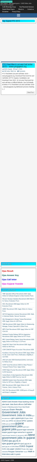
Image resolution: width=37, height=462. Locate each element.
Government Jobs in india (16, 415)
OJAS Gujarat (8, 69)
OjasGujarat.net (6, 1)
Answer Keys (17, 402)
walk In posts (15, 454)
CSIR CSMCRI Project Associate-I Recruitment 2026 (18, 349)
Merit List (13, 71)
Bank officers (18, 404)
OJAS (5, 440)
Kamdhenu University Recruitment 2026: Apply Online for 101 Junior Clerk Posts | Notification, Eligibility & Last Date (18, 355)
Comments (22, 71)
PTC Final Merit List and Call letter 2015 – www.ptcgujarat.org (17, 65)
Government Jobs (14, 412)
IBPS (26, 435)
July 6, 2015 (18, 69)
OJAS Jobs (6, 449)
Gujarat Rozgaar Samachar (9, 435)
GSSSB (13, 424)
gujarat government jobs (13, 425)
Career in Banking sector (10, 407)
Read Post (30, 92)
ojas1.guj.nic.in (25, 444)
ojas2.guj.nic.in (6, 446)
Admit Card (6, 402)
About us (21, 9)
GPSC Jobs (5, 421)
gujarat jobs (9, 429)
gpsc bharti (29, 418)
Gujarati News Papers (8, 9)
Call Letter (7, 71)
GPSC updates (27, 421)
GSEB (3, 424)
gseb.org (8, 424)
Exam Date (21, 407)
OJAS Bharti (15, 446)
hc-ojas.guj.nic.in (20, 435)
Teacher (25, 451)
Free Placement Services (26, 7)
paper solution (15, 449)
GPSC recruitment (15, 421)
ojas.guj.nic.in (14, 441)
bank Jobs (9, 404)
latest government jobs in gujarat (18, 436)
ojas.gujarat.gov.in (11, 443)
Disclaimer (5, 11)
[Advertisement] (18, 42)
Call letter (28, 404)
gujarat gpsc (26, 426)
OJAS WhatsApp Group (9, 7)
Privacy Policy (16, 11)
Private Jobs (25, 449)
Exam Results (16, 409)
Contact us (30, 9)
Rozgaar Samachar (15, 452)
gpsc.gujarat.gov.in (18, 418)
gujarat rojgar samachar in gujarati (20, 432)
